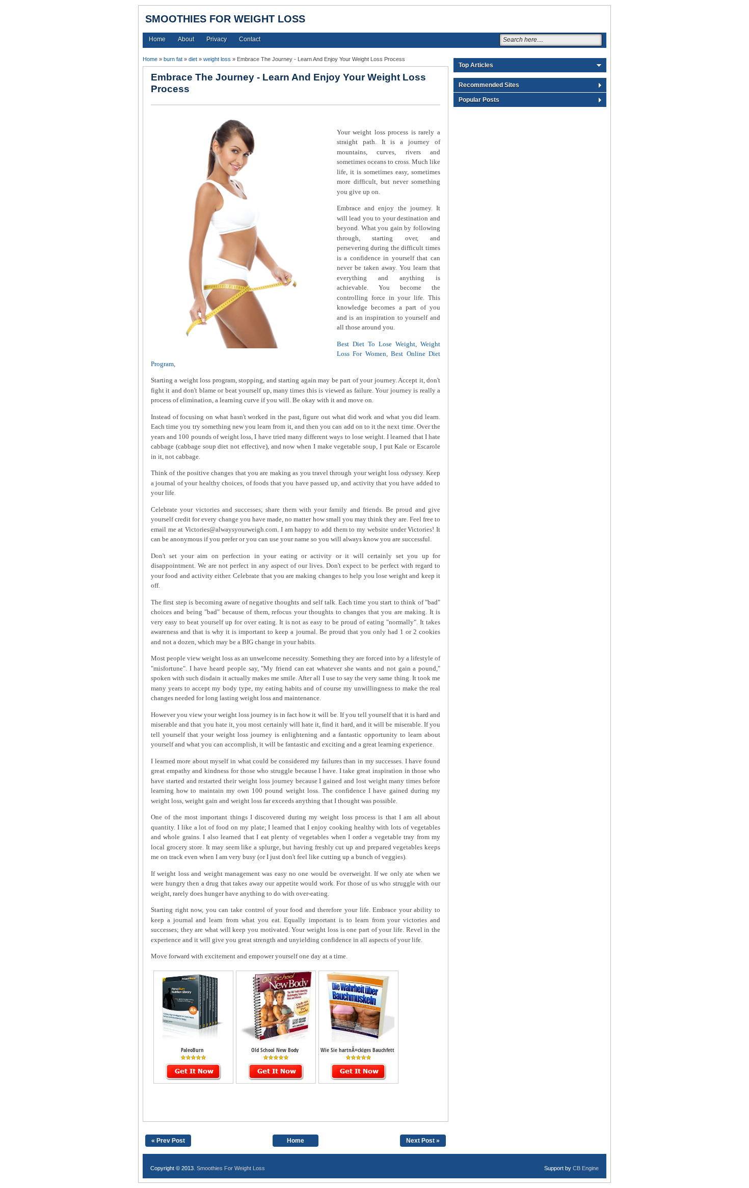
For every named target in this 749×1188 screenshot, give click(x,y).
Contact (249, 39)
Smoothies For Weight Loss (225, 18)
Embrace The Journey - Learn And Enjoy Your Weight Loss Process (288, 83)
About (186, 39)
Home (157, 39)
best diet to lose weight (376, 344)
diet (193, 59)
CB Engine (586, 1168)
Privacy (216, 39)
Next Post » (423, 1140)
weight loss (217, 59)
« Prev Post (168, 1140)
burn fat (173, 59)
